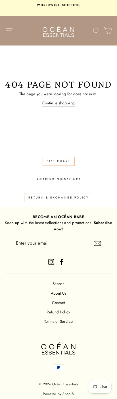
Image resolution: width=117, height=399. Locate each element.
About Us (58, 293)
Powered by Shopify (58, 393)
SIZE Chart (58, 161)
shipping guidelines (58, 179)
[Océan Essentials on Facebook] (61, 262)
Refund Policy (58, 312)
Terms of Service (58, 321)
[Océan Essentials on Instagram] (51, 262)
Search (58, 283)
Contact (58, 302)
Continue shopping (58, 103)
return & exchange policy (58, 197)
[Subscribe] (97, 243)
